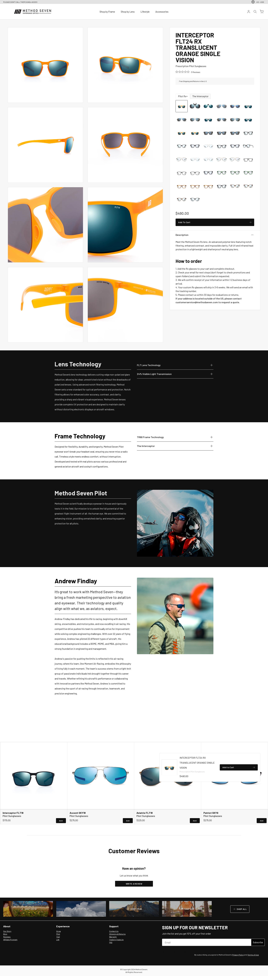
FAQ (110, 942)
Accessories (161, 11)
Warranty (113, 937)
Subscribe (258, 942)
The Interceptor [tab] (200, 96)
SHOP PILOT (81, 909)
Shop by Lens (128, 11)
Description (181, 234)
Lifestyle (145, 11)
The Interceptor (146, 445)
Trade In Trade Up (116, 939)
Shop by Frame (107, 11)
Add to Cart (228, 768)
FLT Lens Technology (149, 365)
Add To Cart (184, 223)
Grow (58, 931)
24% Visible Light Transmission (154, 373)
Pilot (58, 934)
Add (61, 821)
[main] (134, 459)
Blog (5, 934)
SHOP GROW (28, 909)
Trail (58, 937)
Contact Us (113, 931)
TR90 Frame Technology (150, 437)
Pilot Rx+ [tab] (183, 96)
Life (57, 939)
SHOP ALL (240, 909)
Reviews (7, 937)
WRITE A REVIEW (134, 883)
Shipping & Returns (117, 934)
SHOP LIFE (186, 909)
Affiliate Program (10, 939)
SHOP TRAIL (134, 909)
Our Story (7, 931)
